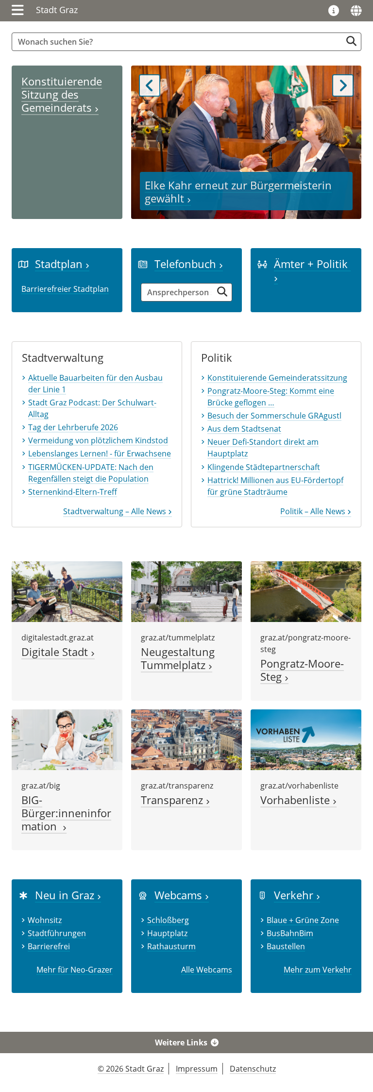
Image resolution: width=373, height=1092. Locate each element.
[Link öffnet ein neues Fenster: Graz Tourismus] (333, 11)
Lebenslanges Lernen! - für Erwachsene (99, 453)
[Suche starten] (351, 41)
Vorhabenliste (296, 799)
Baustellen (286, 946)
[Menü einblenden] (18, 10)
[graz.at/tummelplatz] (186, 591)
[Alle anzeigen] (143, 895)
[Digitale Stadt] (67, 591)
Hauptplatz (167, 933)
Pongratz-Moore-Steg (302, 670)
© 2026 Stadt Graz (131, 1068)
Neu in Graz (66, 895)
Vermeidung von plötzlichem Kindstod (98, 440)
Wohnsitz (45, 920)
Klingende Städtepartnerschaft (263, 467)
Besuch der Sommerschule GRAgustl (274, 415)
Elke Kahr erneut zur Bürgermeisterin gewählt (238, 192)
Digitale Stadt (56, 651)
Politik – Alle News (313, 511)
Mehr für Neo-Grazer (74, 969)
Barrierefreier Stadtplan (65, 289)
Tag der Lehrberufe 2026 (73, 427)
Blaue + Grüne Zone (303, 920)
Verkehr (295, 895)
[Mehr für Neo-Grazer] (23, 895)
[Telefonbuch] (143, 263)
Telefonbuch (186, 263)
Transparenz (173, 799)
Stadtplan (60, 263)
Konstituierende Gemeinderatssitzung (277, 377)
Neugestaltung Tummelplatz (178, 658)
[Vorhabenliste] (306, 739)
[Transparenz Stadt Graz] (186, 739)
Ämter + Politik (312, 263)
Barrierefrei (49, 946)
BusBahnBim (290, 933)
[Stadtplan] (23, 263)
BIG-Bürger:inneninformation (66, 813)
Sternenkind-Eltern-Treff (72, 492)
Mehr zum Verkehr (318, 969)
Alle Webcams (206, 969)
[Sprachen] (356, 10)
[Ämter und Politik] (262, 263)
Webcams (179, 895)
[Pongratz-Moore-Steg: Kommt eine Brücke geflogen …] (306, 591)
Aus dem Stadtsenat (244, 428)
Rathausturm (171, 946)
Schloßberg (168, 920)
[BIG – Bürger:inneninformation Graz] (67, 739)
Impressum (197, 1068)
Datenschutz (253, 1068)
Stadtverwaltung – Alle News (115, 511)
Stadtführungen (57, 933)
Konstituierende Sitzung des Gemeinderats (61, 94)
